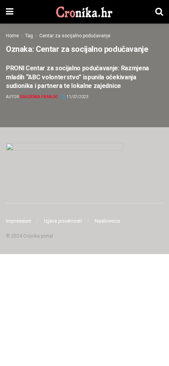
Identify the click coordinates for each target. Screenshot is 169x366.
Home (12, 35)
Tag (29, 35)
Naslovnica (107, 221)
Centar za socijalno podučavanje (74, 35)
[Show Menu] (9, 12)
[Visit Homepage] (84, 12)
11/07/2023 (77, 97)
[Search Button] (159, 12)
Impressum (18, 221)
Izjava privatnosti (63, 221)
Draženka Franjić (39, 97)
